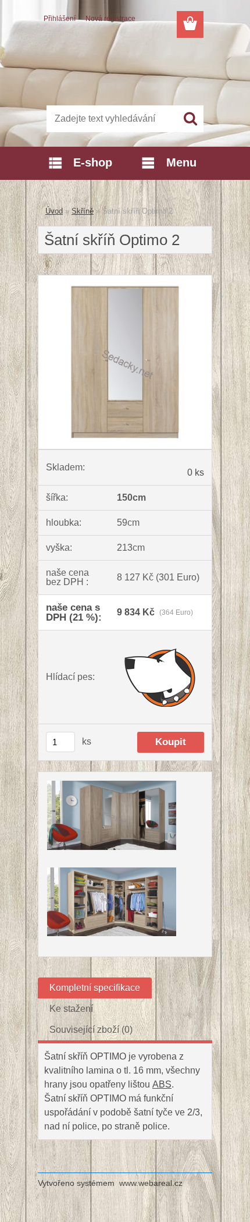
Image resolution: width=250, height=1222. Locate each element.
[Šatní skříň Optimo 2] (125, 280)
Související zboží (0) (91, 1030)
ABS (162, 1084)
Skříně (83, 211)
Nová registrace (110, 19)
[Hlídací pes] (160, 677)
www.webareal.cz (151, 1183)
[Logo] (125, 68)
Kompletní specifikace (94, 988)
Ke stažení (71, 1009)
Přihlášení (60, 19)
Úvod (54, 211)
